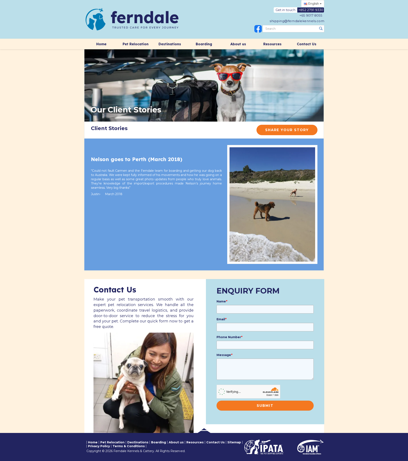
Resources (272, 44)
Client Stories (109, 128)
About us (238, 44)
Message (224, 355)
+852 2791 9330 (310, 10)
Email (221, 319)
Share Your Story (287, 130)
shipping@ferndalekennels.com (297, 21)
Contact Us (306, 44)
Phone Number (229, 337)
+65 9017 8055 (310, 15)
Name (222, 301)
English (313, 4)
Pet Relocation (136, 44)
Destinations (170, 44)
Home (101, 44)
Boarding (204, 44)
